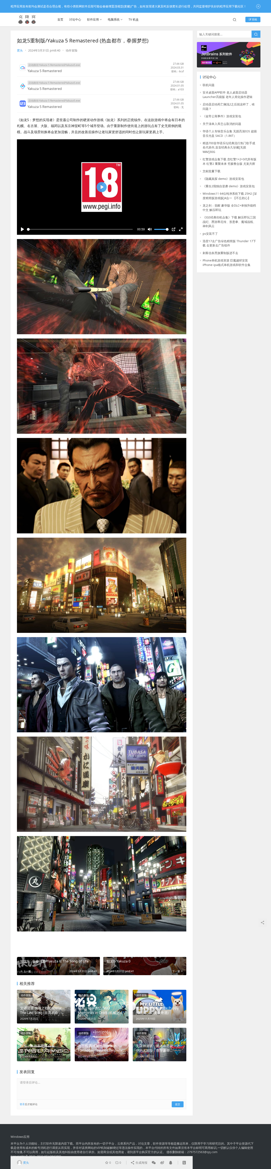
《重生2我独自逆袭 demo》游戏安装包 (229, 186)
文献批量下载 (211, 171)
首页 (60, 19)
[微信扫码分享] (154, 1162)
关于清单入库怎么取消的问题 (222, 124)
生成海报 (141, 1163)
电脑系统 (114, 19)
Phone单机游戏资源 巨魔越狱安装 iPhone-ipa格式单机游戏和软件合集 (226, 262)
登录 (22, 1104)
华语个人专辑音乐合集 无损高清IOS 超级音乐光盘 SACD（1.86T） (230, 133)
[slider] (80, 229)
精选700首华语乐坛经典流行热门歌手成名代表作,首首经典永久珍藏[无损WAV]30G (229, 147)
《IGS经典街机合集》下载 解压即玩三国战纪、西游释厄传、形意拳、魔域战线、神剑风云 (229, 221)
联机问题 (208, 85)
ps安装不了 (210, 234)
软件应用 (93, 19)
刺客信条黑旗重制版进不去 (220, 253)
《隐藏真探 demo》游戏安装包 (223, 179)
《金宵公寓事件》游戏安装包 (222, 116)
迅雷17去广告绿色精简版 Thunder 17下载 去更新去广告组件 (229, 243)
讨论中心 (75, 19)
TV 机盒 (134, 19)
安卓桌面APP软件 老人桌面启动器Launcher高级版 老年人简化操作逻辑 (227, 94)
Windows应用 (20, 1137)
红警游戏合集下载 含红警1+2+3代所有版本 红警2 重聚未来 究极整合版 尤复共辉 (229, 161)
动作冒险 (71, 50)
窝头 (20, 50)
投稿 (254, 19)
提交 (177, 1104)
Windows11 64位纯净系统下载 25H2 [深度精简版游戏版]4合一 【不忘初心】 (230, 196)
